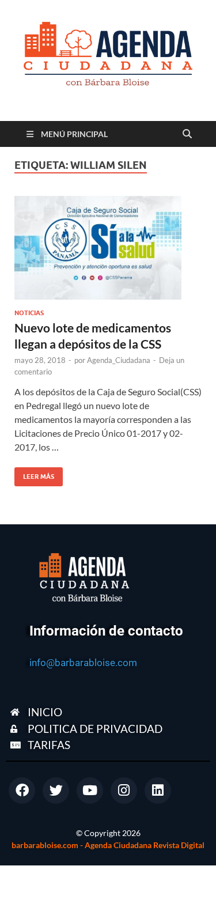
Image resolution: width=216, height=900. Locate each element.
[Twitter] (56, 790)
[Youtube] (90, 790)
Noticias (29, 313)
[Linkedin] (158, 790)
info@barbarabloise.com (83, 662)
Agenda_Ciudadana (118, 360)
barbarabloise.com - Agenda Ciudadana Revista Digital (108, 845)
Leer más (34, 474)
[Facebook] (22, 790)
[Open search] (187, 134)
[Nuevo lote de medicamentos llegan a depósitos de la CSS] (108, 248)
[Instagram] (124, 790)
